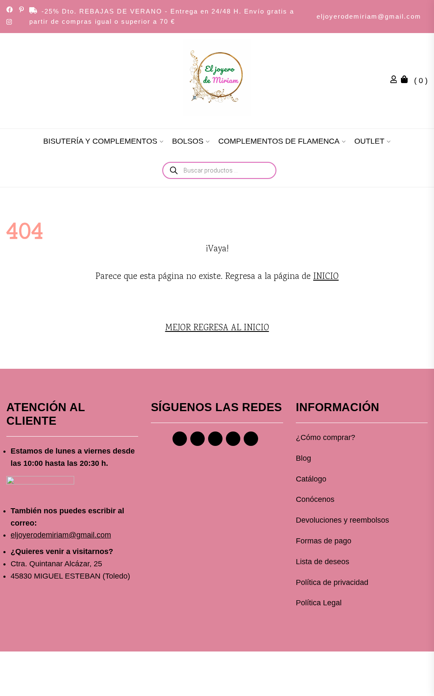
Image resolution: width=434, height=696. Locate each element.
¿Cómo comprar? (325, 437)
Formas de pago (323, 541)
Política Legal (319, 603)
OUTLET (369, 141)
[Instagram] (197, 439)
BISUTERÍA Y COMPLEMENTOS (100, 141)
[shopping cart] (406, 80)
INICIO (326, 276)
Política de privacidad (332, 582)
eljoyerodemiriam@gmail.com (369, 16)
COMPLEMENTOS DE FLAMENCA (278, 141)
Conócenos (315, 499)
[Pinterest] (215, 439)
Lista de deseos (322, 561)
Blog (303, 458)
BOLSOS (187, 141)
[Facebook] (179, 439)
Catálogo (311, 479)
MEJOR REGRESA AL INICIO (217, 328)
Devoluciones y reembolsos (342, 520)
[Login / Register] (395, 80)
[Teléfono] (233, 439)
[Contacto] (251, 439)
